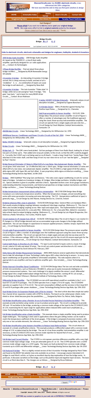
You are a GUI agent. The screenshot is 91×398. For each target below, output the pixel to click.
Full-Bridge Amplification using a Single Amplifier (21, 314)
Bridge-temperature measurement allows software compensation (28, 192)
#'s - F (45, 42)
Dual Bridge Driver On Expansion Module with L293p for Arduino (27, 292)
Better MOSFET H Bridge (12, 142)
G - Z (53, 42)
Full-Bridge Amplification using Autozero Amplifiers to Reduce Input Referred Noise (34, 326)
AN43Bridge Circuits (10, 131)
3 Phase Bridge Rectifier (12, 69)
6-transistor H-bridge (11, 90)
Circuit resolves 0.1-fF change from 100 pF (19, 219)
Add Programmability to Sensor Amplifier (55, 113)
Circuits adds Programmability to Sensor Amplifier (22, 230)
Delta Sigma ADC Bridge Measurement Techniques (22, 253)
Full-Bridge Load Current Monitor (15, 339)
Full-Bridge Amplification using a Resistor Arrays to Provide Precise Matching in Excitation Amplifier (41, 301)
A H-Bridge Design (46, 107)
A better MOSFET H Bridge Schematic (53, 100)
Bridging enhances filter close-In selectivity (19, 203)
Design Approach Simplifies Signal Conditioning (21, 267)
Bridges (5, 178)
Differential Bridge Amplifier (14, 280)
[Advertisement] (69, 77)
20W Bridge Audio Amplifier (13, 58)
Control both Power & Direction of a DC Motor (20, 244)
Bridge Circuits (8, 146)
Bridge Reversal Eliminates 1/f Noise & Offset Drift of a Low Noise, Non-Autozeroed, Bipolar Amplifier (42, 164)
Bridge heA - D (8, 151)
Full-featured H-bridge (11, 351)
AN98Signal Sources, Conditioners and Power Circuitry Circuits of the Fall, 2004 (33, 135)
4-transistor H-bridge (11, 78)
